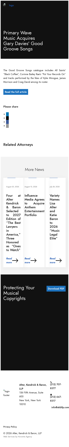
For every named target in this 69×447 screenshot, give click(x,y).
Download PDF (56, 288)
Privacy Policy (10, 426)
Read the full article (16, 92)
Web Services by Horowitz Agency (17, 436)
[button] (7, 114)
